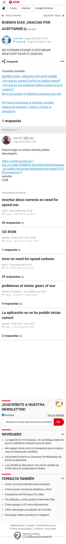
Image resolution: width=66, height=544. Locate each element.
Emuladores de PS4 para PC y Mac (24, 494)
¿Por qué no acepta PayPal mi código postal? (31, 81)
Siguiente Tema (52, 15)
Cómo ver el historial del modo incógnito (27, 484)
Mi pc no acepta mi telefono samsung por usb (31, 94)
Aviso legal (50, 528)
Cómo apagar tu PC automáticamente (26, 504)
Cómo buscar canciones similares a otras (28, 489)
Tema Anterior (13, 15)
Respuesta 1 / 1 (11, 130)
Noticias (9, 415)
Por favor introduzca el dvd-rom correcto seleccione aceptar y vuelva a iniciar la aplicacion (28, 107)
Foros (13, 8)
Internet (25, 8)
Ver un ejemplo (55, 415)
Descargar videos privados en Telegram (27, 514)
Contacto (38, 528)
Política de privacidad (21, 528)
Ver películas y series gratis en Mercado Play (30, 499)
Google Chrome (44, 8)
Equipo (30, 525)
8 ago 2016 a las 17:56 (39, 41)
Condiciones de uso (46, 525)
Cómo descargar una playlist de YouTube (28, 509)
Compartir (12, 61)
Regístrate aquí (17, 525)
